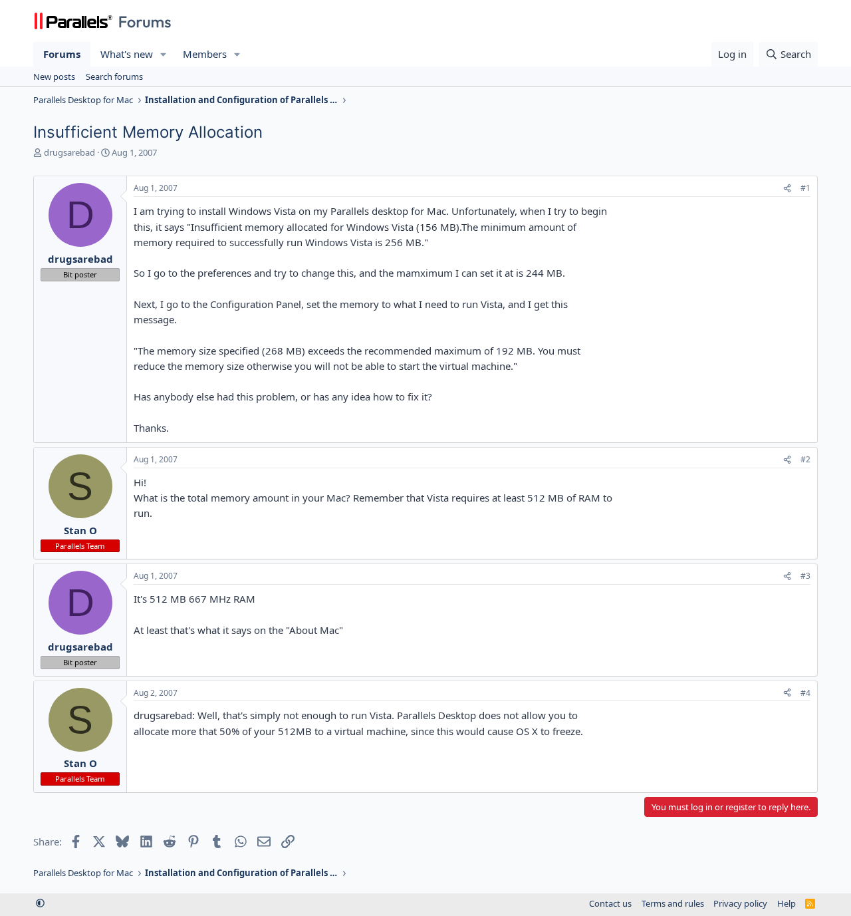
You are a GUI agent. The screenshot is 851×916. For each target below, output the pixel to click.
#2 (805, 459)
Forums (61, 54)
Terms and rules (673, 903)
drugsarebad (69, 152)
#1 (805, 188)
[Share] (787, 188)
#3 (805, 575)
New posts (54, 76)
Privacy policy (740, 903)
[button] (163, 54)
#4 (805, 692)
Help (786, 903)
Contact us (610, 903)
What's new (126, 54)
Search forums (114, 76)
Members (205, 54)
